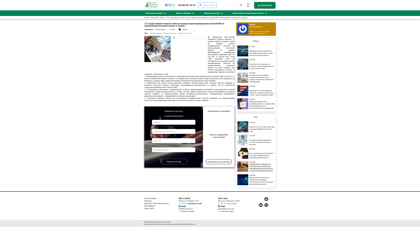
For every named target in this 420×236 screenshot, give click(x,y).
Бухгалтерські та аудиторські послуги (248, 13)
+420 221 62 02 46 (232, 203)
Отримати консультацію (219, 161)
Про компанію (150, 198)
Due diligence (149, 206)
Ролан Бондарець (160, 29)
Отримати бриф (173, 161)
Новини (162, 17)
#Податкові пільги (170, 33)
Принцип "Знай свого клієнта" (156, 203)
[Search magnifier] (240, 5)
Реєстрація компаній (154, 13)
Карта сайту (149, 208)
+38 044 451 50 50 (186, 5)
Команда (147, 201)
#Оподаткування (156, 33)
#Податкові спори (184, 33)
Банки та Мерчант (183, 13)
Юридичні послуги (212, 13)
